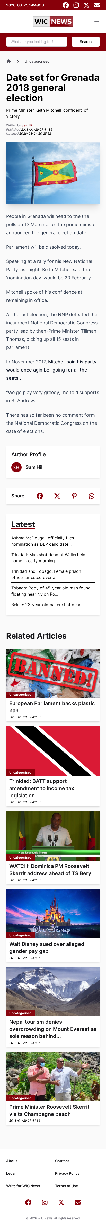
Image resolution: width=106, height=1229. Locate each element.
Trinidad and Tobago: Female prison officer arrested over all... (46, 574)
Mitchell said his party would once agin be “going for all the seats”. (51, 370)
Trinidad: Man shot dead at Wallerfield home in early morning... (48, 557)
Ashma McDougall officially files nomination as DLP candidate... (42, 541)
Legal (11, 1173)
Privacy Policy (67, 1173)
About (11, 1161)
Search (86, 41)
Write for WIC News (23, 1186)
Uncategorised (37, 61)
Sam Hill (27, 125)
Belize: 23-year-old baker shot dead (46, 604)
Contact (62, 1161)
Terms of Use (66, 1186)
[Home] (8, 61)
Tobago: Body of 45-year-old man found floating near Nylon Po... (51, 591)
